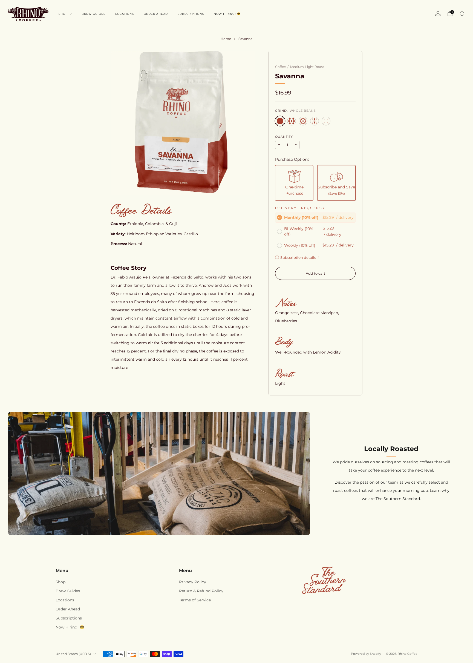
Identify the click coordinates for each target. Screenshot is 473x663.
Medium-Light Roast (307, 67)
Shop (63, 14)
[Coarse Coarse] (291, 121)
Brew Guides (93, 14)
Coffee (280, 67)
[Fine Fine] (326, 121)
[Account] (438, 13)
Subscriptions (191, 14)
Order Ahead (156, 14)
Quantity (284, 137)
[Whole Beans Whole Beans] (280, 121)
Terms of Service (195, 600)
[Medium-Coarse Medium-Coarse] (303, 121)
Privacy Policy (192, 582)
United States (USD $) (73, 654)
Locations (124, 14)
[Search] (462, 13)
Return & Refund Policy (201, 591)
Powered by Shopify (366, 654)
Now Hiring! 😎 (227, 14)
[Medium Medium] (314, 121)
